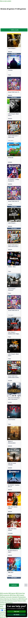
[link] (14, 44)
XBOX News (13, 595)
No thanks (16, 614)
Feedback (2, 597)
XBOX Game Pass (20, 593)
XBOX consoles (4, 593)
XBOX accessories (4, 595)
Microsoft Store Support (11, 600)
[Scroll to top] (25, 585)
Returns (20, 600)
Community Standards (11, 597)
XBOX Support (20, 595)
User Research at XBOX (15, 599)
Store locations (9, 602)
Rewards (2, 604)
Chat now (16, 611)
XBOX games (11, 593)
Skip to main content (5, 1)
